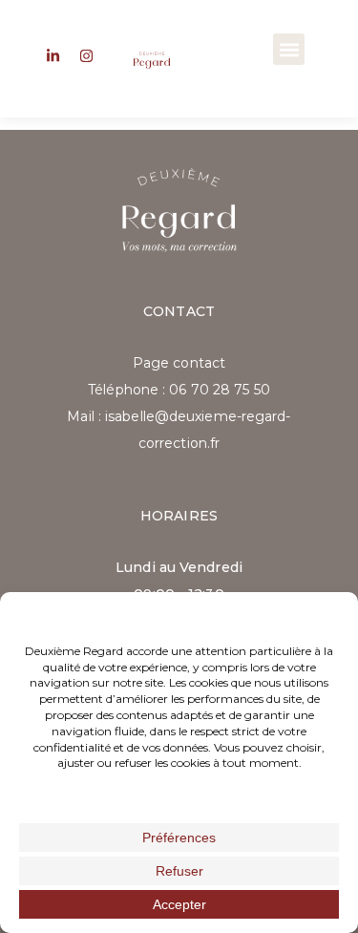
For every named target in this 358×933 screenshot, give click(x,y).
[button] (289, 49)
